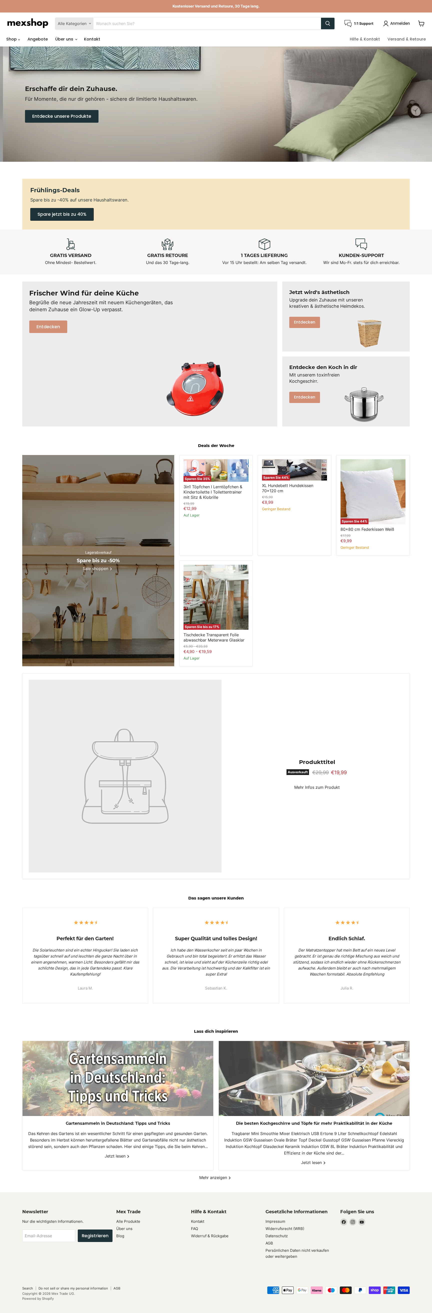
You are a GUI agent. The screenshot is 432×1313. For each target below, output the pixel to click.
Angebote (38, 39)
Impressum (275, 1221)
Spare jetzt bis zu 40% (62, 214)
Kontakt (92, 39)
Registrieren (95, 1235)
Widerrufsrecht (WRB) (285, 1228)
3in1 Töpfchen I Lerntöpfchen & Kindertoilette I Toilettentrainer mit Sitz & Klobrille (213, 492)
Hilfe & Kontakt (365, 39)
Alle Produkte (128, 1221)
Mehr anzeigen (213, 1177)
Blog (120, 1236)
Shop (12, 39)
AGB (269, 1243)
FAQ (194, 1228)
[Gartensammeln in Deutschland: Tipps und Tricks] (117, 1078)
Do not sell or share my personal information (73, 1288)
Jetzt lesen (116, 1156)
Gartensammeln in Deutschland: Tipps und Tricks (118, 1123)
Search (27, 1288)
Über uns (64, 39)
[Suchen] (327, 23)
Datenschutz (277, 1236)
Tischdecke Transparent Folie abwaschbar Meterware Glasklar (214, 637)
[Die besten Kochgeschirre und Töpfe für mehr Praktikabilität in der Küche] (314, 1078)
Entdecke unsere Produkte (61, 116)
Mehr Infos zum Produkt (317, 787)
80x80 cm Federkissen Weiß (367, 529)
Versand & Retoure (407, 39)
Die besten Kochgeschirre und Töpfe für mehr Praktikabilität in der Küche (314, 1123)
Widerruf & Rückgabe (209, 1236)
